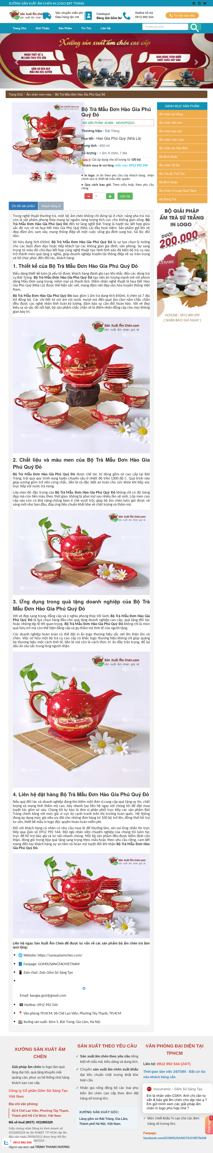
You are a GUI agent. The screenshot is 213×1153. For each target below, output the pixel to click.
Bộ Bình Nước (168, 156)
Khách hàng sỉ (51, 206)
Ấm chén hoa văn (170, 131)
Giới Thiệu (42, 28)
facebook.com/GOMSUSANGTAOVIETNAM (174, 1138)
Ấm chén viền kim (170, 122)
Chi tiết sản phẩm (23, 206)
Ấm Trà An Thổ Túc (172, 173)
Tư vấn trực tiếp (184, 15)
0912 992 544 (22, 1142)
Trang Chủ (19, 28)
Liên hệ (125, 196)
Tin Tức (86, 28)
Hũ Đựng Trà (167, 199)
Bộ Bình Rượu (168, 182)
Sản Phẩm (65, 28)
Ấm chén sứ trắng (171, 114)
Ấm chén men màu (38, 94)
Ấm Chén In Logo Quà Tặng (177, 190)
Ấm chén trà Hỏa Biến (173, 148)
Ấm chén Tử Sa (169, 165)
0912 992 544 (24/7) (174, 1064)
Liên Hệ (105, 28)
